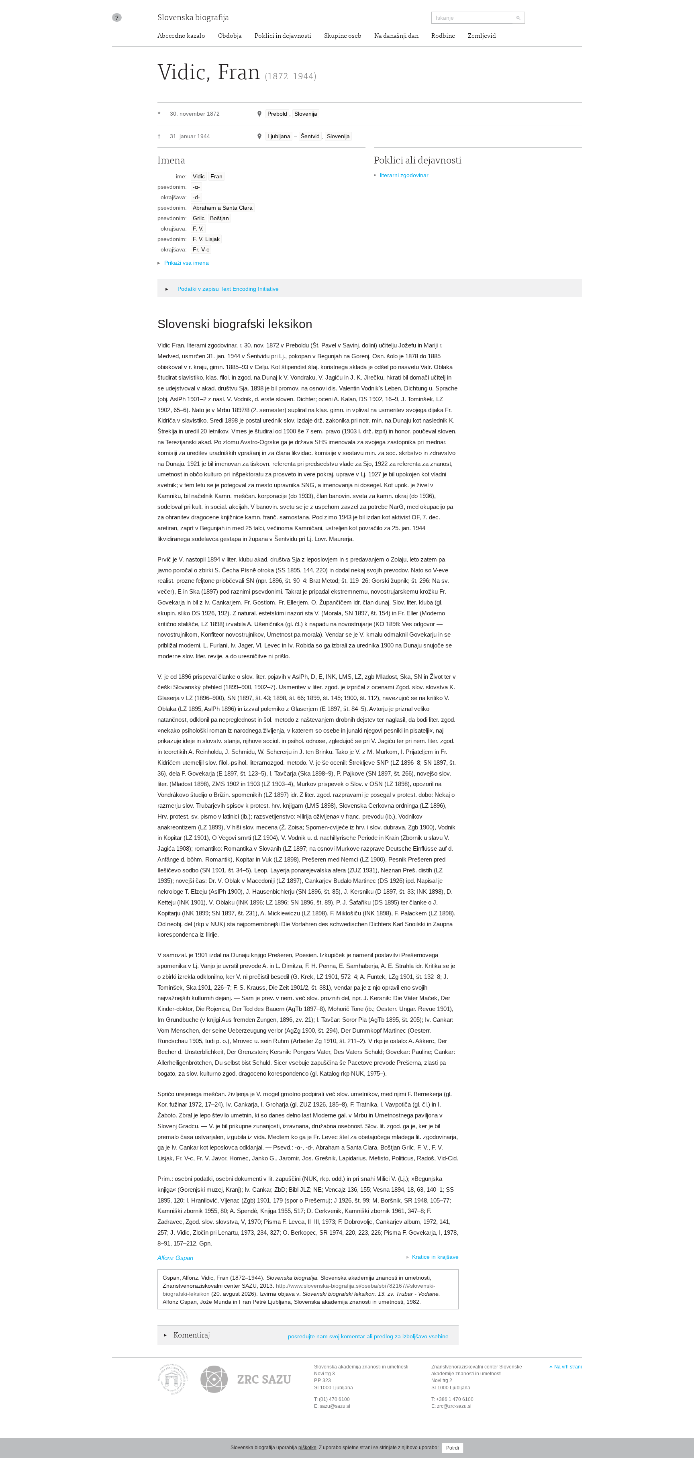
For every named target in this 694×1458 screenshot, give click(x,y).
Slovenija (305, 113)
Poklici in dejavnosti (283, 36)
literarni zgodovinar (404, 175)
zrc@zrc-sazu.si (454, 1406)
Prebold (277, 113)
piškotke (307, 1447)
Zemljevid (482, 36)
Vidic (199, 176)
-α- (196, 187)
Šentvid (310, 136)
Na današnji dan (396, 36)
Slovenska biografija (193, 18)
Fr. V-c (201, 249)
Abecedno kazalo (181, 36)
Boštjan (219, 218)
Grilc (198, 218)
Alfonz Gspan (175, 1257)
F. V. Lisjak (206, 239)
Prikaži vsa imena (186, 262)
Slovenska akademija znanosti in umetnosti (361, 1367)
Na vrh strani (568, 1367)
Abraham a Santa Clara (223, 207)
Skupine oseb (342, 36)
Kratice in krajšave (435, 1257)
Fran (216, 176)
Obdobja (230, 36)
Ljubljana (278, 136)
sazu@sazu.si (335, 1406)
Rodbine (443, 36)
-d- (196, 197)
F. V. (198, 228)
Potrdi (452, 1448)
